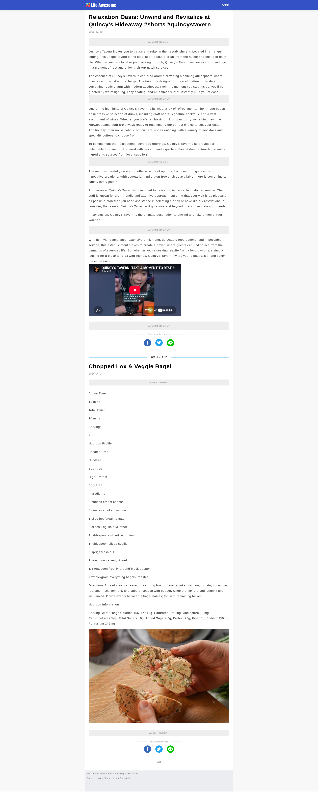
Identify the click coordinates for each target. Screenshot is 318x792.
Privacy (115, 778)
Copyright (125, 778)
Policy (100, 778)
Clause (107, 778)
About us (91, 778)
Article (225, 4)
